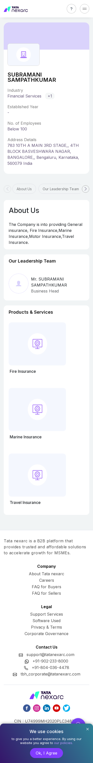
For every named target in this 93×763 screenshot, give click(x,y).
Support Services (46, 614)
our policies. (63, 743)
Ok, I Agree (46, 753)
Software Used (46, 620)
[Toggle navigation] (84, 8)
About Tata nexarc (46, 573)
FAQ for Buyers (46, 586)
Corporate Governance (46, 633)
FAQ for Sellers (46, 593)
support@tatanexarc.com (50, 654)
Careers (46, 580)
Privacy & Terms (46, 627)
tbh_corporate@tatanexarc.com (50, 673)
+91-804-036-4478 (50, 667)
